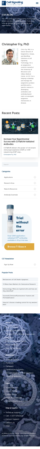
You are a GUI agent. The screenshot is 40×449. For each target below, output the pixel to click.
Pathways (9, 366)
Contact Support (12, 419)
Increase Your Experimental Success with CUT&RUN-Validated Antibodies (19, 141)
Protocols (10, 363)
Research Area (9, 183)
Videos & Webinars (13, 376)
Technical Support (13, 412)
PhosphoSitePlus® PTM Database (19, 373)
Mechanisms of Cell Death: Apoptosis (15, 279)
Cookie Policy (11, 394)
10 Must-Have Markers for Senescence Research (19, 284)
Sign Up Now (8, 264)
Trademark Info (12, 388)
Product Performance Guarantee (20, 334)
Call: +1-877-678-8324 (14, 416)
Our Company (12, 327)
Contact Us (10, 422)
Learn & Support (12, 359)
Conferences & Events (15, 369)
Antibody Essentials (11, 195)
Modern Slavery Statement (17, 401)
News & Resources (10, 189)
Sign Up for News (13, 348)
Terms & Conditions (14, 398)
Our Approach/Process (16, 330)
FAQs (8, 426)
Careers (9, 337)
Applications (8, 177)
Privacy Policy (11, 391)
